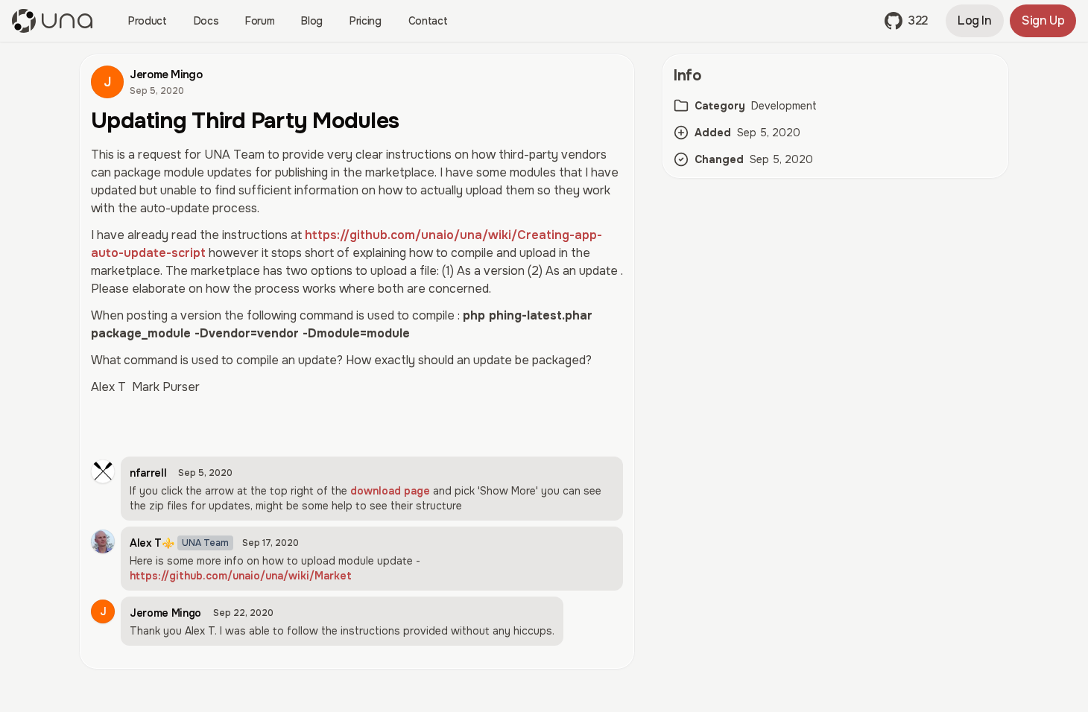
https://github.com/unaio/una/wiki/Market (241, 575)
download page (390, 491)
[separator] (648, 374)
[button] (906, 20)
